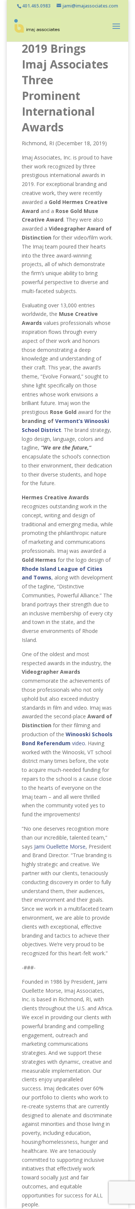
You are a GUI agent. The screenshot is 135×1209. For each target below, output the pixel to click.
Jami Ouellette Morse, (60, 846)
